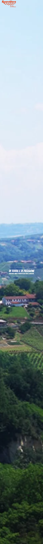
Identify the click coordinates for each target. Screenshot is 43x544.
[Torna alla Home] (9, 4)
